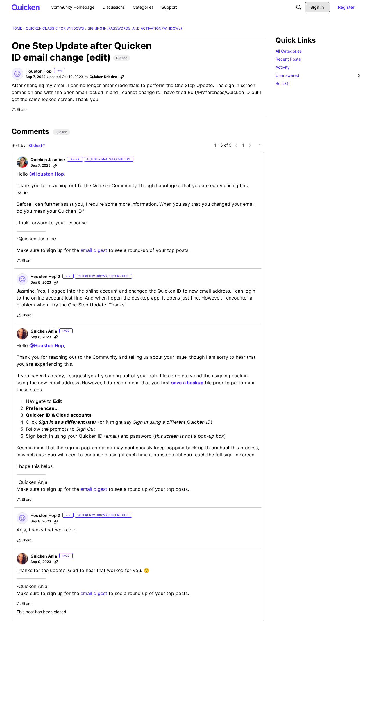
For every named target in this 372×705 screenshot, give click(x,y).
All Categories (289, 50)
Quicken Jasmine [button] (48, 159)
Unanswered (318, 75)
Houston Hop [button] (39, 70)
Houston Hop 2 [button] (45, 276)
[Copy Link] (121, 77)
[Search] (299, 7)
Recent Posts (288, 59)
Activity (283, 67)
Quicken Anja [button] (44, 331)
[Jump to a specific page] (259, 145)
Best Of (283, 83)
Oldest (36, 145)
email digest (94, 250)
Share (19, 110)
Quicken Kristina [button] (103, 77)
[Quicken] (26, 7)
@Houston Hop (46, 174)
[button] (17, 74)
